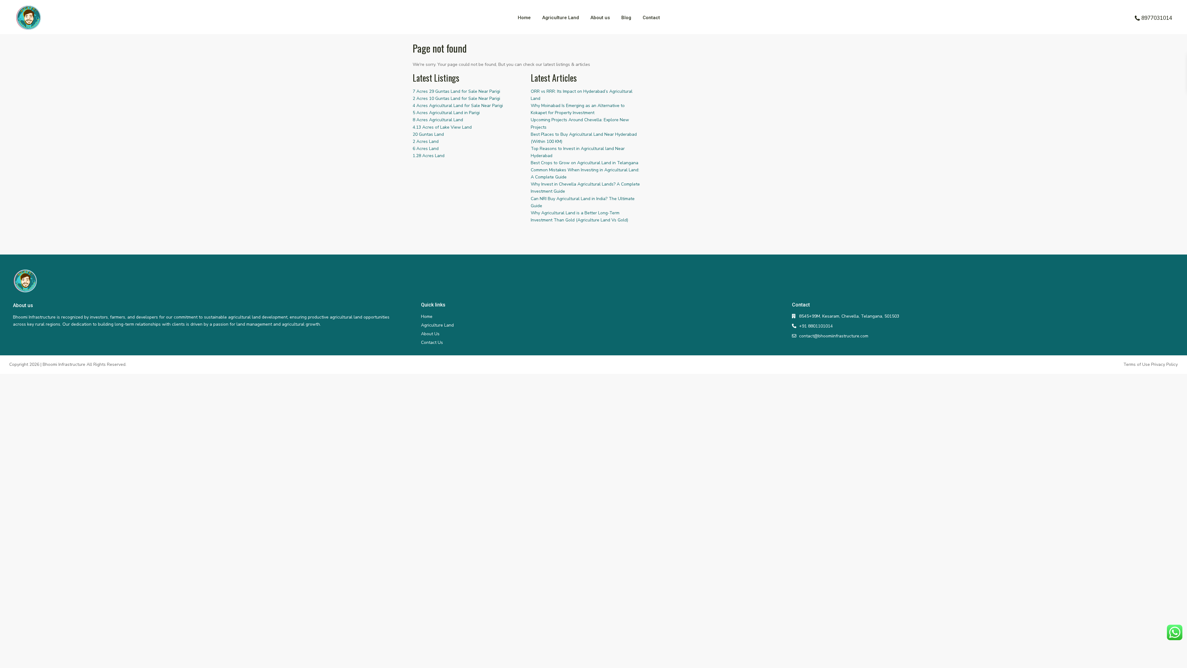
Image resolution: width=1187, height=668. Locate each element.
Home (524, 17)
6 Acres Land (426, 149)
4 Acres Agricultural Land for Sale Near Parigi (458, 106)
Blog (626, 17)
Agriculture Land (560, 17)
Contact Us (432, 342)
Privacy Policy (1164, 364)
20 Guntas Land (428, 134)
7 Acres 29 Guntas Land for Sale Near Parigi (456, 91)
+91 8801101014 (816, 326)
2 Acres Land (426, 141)
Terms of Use (1136, 364)
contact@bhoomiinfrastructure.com (833, 336)
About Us (430, 334)
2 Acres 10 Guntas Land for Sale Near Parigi (456, 98)
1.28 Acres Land (429, 156)
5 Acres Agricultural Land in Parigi (446, 113)
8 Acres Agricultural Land (438, 120)
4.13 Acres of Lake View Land (442, 127)
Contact (651, 17)
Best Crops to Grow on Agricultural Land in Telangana (584, 163)
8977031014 (1156, 18)
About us (600, 17)
